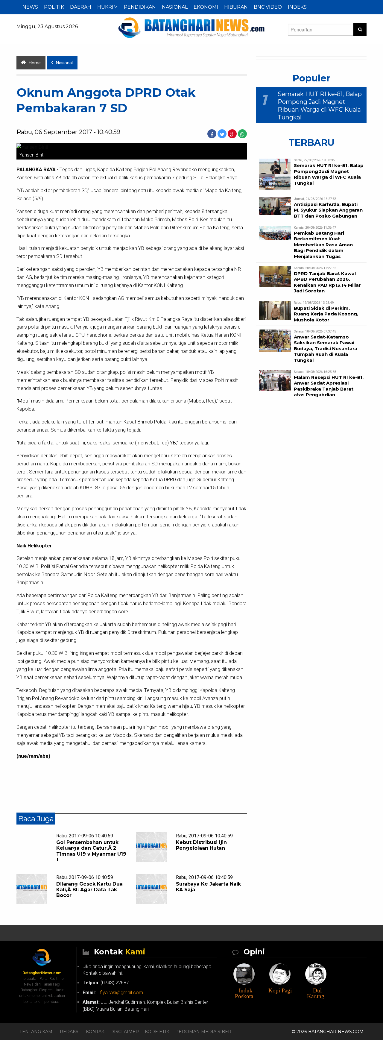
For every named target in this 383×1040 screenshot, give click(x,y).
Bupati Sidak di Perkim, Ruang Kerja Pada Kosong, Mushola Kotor (326, 314)
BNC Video (268, 7)
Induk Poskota (244, 993)
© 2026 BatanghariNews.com (328, 1031)
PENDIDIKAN (140, 7)
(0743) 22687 (106, 983)
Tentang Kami (36, 1031)
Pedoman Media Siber (203, 1031)
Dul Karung (315, 993)
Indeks (297, 7)
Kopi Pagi (280, 990)
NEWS (30, 7)
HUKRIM (107, 7)
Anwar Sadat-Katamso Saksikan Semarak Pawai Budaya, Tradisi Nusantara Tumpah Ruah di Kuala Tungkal (325, 348)
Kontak (95, 1031)
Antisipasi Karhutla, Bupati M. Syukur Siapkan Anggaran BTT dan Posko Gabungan (328, 210)
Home (35, 63)
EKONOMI (206, 7)
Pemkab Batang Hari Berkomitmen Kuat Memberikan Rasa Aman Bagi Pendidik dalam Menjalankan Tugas (323, 244)
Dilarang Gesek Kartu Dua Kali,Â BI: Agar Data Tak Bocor (89, 889)
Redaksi (70, 1031)
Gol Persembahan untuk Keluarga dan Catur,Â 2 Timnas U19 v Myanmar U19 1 (91, 851)
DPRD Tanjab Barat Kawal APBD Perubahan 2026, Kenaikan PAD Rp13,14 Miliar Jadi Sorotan (327, 282)
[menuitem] (30, 7)
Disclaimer (124, 1031)
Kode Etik (157, 1031)
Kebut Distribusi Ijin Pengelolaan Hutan (201, 845)
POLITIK (54, 7)
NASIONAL (175, 7)
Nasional (64, 63)
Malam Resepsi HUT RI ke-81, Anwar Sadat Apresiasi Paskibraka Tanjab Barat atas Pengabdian (329, 386)
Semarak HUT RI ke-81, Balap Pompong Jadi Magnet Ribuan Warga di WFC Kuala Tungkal (329, 174)
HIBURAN (236, 7)
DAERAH (80, 7)
